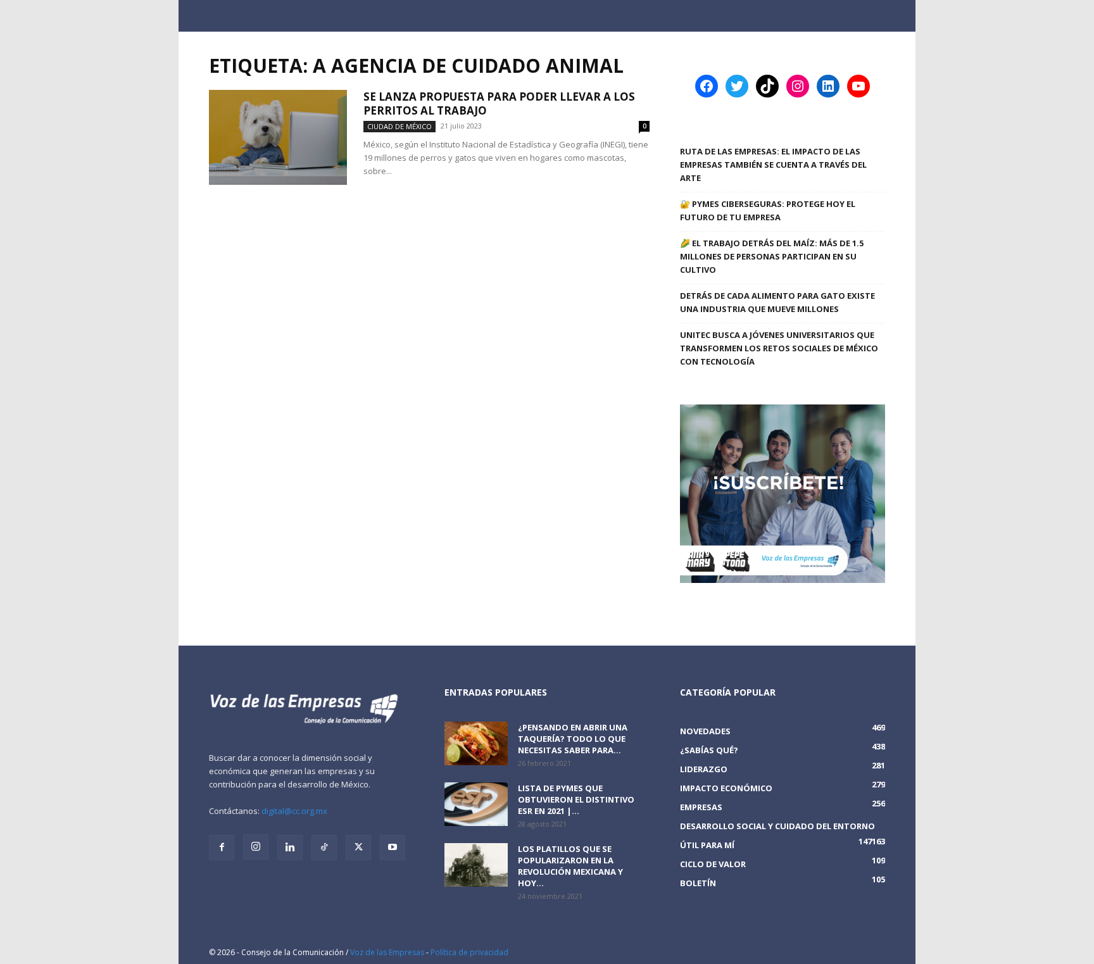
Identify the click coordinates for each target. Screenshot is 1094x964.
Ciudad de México (399, 126)
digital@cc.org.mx (294, 811)
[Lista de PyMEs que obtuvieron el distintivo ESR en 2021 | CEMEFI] (476, 804)
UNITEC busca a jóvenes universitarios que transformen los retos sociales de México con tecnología (779, 348)
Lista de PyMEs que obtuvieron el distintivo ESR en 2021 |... (576, 799)
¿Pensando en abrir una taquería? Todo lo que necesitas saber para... (572, 739)
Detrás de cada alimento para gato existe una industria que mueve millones (777, 302)
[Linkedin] (290, 847)
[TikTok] (324, 847)
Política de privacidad (469, 952)
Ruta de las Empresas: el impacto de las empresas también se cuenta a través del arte (773, 165)
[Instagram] (255, 847)
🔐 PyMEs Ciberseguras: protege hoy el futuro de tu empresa (767, 210)
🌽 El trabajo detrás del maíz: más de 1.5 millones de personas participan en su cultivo (772, 256)
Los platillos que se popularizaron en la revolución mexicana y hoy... (570, 866)
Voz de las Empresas (387, 952)
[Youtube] (392, 847)
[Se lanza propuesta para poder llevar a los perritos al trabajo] (278, 137)
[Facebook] (221, 847)
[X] (358, 847)
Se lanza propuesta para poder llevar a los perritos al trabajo (499, 103)
